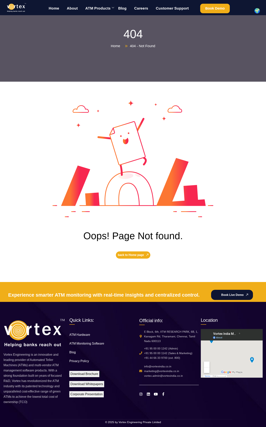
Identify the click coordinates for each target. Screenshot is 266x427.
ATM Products (98, 8)
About (72, 8)
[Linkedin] (148, 394)
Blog (122, 8)
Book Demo (215, 8)
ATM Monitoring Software (86, 343)
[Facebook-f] (163, 394)
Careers (141, 8)
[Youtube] (156, 394)
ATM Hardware (79, 334)
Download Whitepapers (86, 384)
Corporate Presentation (86, 394)
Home (54, 8)
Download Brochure (84, 374)
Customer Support (172, 8)
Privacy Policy (79, 361)
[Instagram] (141, 394)
